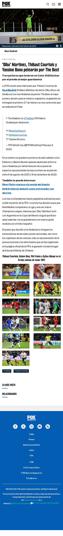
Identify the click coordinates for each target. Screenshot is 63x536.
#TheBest (29, 118)
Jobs (31, 450)
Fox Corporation (31, 468)
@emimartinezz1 (17, 131)
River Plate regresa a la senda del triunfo (26, 184)
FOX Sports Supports (31, 473)
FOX (32, 462)
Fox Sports (31, 478)
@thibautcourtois (18, 135)
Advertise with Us (31, 445)
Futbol (4, 59)
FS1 (31, 456)
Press (31, 440)
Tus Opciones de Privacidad (47, 503)
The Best (6, 371)
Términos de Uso (31, 500)
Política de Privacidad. (20, 504)
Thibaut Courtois (21, 371)
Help (31, 434)
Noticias (12, 59)
